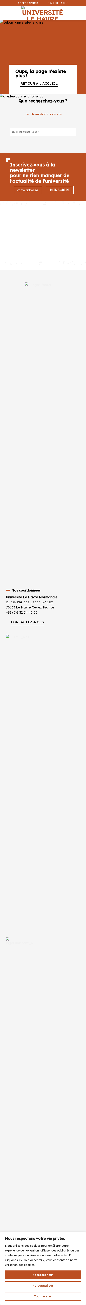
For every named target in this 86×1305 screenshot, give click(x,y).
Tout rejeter (43, 1296)
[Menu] (4, 11)
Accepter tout (43, 1275)
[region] (43, 1268)
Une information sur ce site (42, 114)
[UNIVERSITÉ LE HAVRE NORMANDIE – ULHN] (42, 13)
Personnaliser (43, 1285)
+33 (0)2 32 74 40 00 (22, 612)
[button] (81, 23)
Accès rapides (28, 3)
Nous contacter (58, 3)
